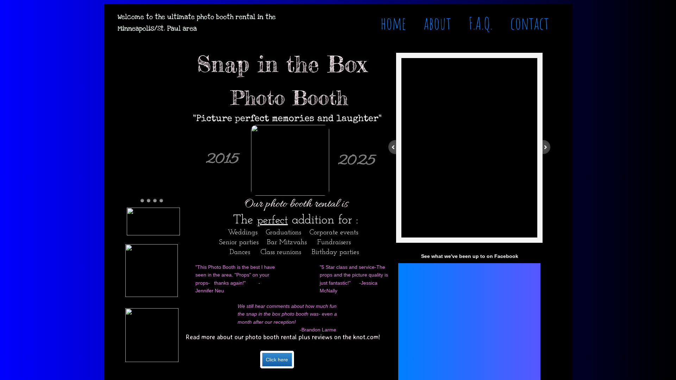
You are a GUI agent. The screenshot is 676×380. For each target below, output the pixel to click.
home (393, 23)
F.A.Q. (481, 23)
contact (529, 23)
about (437, 23)
